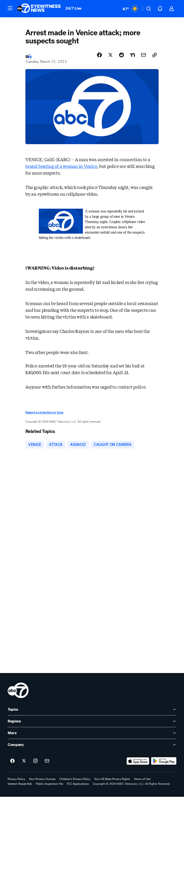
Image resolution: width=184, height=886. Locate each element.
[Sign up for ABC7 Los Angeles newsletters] (47, 761)
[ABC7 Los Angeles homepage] (39, 8)
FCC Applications (78, 783)
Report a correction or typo (44, 412)
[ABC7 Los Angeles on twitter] (24, 761)
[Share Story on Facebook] (99, 55)
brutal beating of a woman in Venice (61, 166)
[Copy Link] (154, 55)
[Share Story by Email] (143, 55)
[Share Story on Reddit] (121, 55)
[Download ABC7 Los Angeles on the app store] (138, 761)
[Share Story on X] (110, 55)
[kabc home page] (18, 690)
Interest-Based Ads (20, 783)
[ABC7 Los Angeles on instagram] (35, 761)
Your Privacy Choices (42, 779)
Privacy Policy (16, 779)
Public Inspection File (49, 783)
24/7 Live (73, 8)
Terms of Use (142, 779)
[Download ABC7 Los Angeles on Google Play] (163, 761)
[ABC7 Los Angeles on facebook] (12, 761)
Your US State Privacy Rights (112, 779)
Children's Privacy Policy (74, 779)
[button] (10, 8)
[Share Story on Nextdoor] (132, 55)
